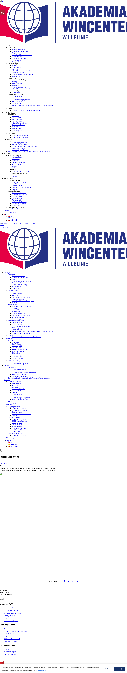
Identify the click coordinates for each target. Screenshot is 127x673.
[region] (63, 668)
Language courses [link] (13, 367)
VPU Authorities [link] (17, 164)
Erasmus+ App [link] (16, 189)
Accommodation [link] (17, 56)
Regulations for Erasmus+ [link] (20, 184)
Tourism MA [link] (16, 85)
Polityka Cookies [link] (41, 670)
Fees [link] (13, 53)
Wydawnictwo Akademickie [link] (13, 613)
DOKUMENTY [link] (9, 634)
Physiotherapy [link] (16, 92)
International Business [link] (19, 87)
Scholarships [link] (16, 126)
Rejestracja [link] (7, 628)
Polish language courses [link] (19, 143)
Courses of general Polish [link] (20, 150)
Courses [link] (10, 335)
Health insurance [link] (17, 60)
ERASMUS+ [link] (8, 405)
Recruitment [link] (4, 227)
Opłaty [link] (6, 636)
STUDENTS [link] (12, 340)
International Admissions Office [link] (22, 55)
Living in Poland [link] (17, 96)
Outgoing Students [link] (14, 407)
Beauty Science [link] (17, 67)
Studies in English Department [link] (21, 171)
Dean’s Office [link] (16, 117)
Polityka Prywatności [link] (10, 654)
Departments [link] (12, 396)
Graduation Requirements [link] (20, 135)
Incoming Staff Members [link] (16, 433)
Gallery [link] (14, 177)
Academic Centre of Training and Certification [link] (26, 110)
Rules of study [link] (16, 128)
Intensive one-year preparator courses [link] (23, 107)
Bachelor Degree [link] (13, 290)
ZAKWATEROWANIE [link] (11, 641)
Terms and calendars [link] (18, 125)
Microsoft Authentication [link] (19, 123)
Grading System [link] (17, 196)
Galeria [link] (6, 618)
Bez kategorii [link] (4, 463)
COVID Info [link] (16, 205)
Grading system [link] (17, 130)
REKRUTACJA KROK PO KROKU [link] (16, 631)
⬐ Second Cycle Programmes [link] (21, 306)
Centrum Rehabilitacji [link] (11, 610)
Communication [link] (17, 103)
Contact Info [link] (12, 212)
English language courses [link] (20, 144)
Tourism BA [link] (16, 76)
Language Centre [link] (9, 365)
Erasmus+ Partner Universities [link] (21, 187)
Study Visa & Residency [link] (19, 58)
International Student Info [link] (16, 321)
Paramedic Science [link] (18, 73)
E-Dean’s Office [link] (17, 121)
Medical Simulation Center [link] (20, 399)
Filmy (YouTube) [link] (9, 616)
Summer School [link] (17, 98)
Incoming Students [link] (14, 417)
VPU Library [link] (16, 159)
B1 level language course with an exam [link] (24, 146)
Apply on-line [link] (16, 62)
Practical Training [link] (17, 132)
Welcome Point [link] (16, 157)
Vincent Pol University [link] (15, 381)
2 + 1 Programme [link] (17, 101)
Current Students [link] (9, 338)
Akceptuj (119, 669)
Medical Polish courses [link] (19, 148)
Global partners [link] (17, 168)
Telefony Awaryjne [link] (10, 652)
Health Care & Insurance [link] (19, 203)
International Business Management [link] (23, 74)
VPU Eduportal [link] (17, 119)
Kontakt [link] (6, 649)
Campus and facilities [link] (18, 162)
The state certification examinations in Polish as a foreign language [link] (32, 105)
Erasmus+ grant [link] (17, 186)
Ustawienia (107, 669)
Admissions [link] (11, 274)
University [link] (15, 160)
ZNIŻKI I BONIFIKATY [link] (12, 639)
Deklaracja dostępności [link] (11, 621)
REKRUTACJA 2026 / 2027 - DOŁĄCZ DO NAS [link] (19, 223)
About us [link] (7, 380)
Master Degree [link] (12, 304)
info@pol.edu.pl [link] (10, 599)
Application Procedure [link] (19, 182)
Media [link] (10, 401)
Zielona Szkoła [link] (8, 608)
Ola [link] (3, 461)
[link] (2, 12)
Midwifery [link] (15, 69)
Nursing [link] (14, 65)
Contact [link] (6, 211)
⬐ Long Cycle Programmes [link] (20, 317)
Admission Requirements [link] (20, 51)
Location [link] (14, 166)
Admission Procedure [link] (18, 49)
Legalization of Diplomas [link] (20, 137)
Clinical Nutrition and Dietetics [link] (21, 71)
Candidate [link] (7, 272)
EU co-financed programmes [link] (21, 100)
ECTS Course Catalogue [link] (19, 194)
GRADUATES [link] (13, 360)
